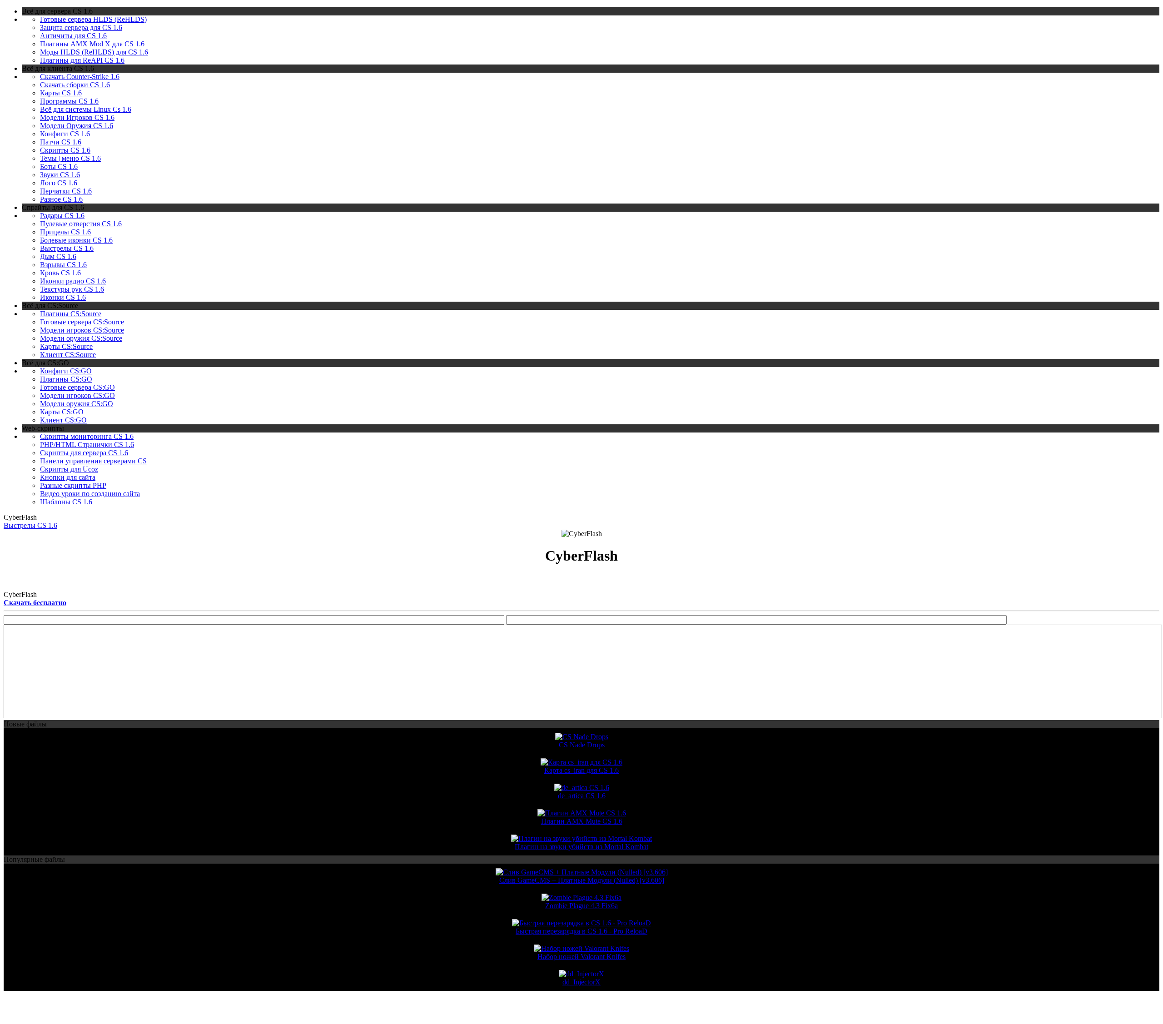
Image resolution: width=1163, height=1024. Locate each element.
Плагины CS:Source (70, 314)
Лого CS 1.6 (58, 183)
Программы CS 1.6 (69, 101)
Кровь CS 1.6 (60, 273)
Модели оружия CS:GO (76, 404)
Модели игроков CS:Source (82, 330)
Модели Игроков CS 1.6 (77, 117)
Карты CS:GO (62, 412)
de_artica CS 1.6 (582, 796)
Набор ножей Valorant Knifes (581, 956)
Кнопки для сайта (67, 477)
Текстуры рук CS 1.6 (72, 289)
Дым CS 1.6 (58, 256)
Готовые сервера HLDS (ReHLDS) (93, 19)
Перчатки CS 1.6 (66, 191)
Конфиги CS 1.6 (65, 134)
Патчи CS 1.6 (60, 142)
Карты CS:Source (66, 346)
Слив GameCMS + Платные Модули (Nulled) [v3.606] (581, 880)
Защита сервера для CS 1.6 (81, 27)
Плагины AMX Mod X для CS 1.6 (92, 44)
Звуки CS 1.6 (60, 175)
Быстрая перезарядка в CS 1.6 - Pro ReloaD (581, 931)
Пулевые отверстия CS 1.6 (81, 224)
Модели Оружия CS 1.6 (76, 125)
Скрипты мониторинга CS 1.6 (87, 436)
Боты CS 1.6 (59, 166)
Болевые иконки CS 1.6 (76, 240)
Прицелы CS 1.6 (65, 232)
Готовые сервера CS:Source (82, 322)
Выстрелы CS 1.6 (67, 248)
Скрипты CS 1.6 (65, 150)
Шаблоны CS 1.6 (66, 502)
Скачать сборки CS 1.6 (75, 85)
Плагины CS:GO (66, 379)
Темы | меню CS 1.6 (70, 158)
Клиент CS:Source (68, 354)
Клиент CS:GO (63, 420)
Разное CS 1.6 (61, 199)
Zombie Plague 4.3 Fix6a (581, 906)
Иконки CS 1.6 (63, 297)
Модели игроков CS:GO (77, 395)
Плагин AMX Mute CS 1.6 (581, 821)
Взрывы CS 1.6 (63, 264)
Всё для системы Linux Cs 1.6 (85, 109)
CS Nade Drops (582, 745)
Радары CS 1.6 (62, 215)
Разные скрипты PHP (73, 485)
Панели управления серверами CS (93, 461)
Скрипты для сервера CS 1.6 (84, 453)
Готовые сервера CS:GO (77, 387)
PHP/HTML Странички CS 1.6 (87, 444)
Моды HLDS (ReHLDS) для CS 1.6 (94, 52)
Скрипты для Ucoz (69, 469)
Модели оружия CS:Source (81, 338)
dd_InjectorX (581, 982)
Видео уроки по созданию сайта (90, 493)
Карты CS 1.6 (61, 93)
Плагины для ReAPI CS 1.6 (82, 60)
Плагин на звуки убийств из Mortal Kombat (581, 846)
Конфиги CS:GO (66, 371)
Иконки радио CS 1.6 (73, 281)
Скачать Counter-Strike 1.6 (79, 76)
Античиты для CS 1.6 (73, 36)
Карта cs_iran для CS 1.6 (581, 770)
